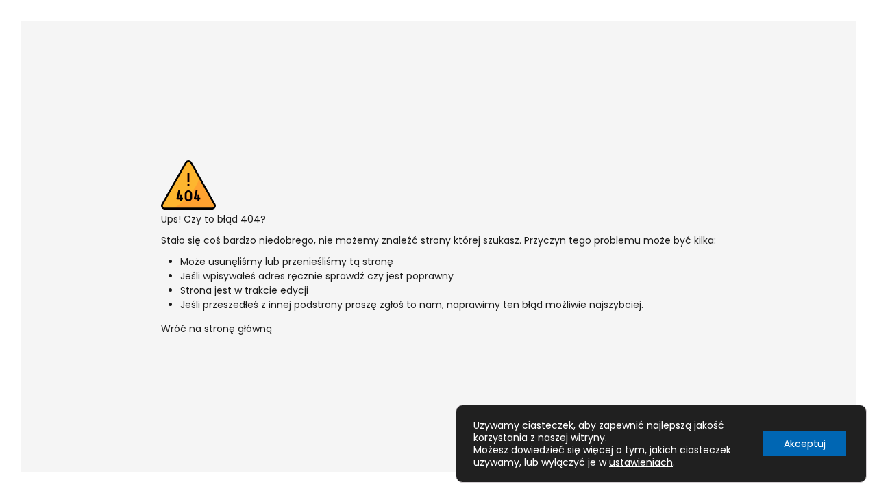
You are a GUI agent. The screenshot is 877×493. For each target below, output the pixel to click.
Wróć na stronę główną (216, 329)
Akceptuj (805, 444)
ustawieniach (641, 462)
